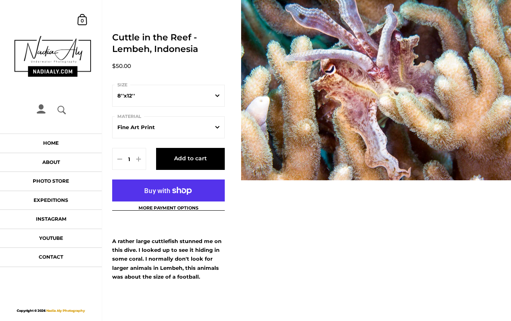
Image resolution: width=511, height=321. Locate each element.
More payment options (168, 208)
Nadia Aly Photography (65, 311)
